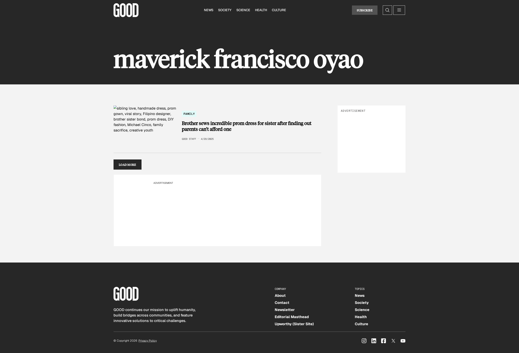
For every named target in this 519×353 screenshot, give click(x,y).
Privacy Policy (147, 340)
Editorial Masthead (292, 316)
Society (225, 10)
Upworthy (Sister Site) (294, 324)
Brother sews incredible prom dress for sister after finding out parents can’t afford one (246, 126)
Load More (127, 164)
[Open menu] (399, 10)
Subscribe (365, 10)
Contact (282, 302)
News (208, 10)
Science (243, 10)
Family (189, 114)
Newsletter (285, 309)
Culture (279, 10)
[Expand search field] (387, 10)
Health (261, 10)
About (280, 295)
